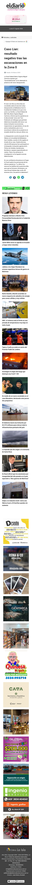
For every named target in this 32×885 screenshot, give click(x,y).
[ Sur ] (25, 22)
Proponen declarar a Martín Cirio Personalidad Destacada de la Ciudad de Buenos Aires (16, 218)
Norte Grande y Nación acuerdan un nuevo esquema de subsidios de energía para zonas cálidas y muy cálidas (16, 296)
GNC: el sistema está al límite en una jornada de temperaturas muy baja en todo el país (15, 323)
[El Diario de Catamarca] (16, 6)
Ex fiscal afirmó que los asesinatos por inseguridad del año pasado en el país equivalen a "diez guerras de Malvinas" (15, 476)
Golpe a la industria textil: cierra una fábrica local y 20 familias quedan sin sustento (15, 503)
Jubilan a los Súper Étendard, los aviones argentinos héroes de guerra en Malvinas (15, 269)
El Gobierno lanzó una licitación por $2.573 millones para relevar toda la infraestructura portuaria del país (14, 425)
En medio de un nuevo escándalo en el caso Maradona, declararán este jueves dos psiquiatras (15, 398)
